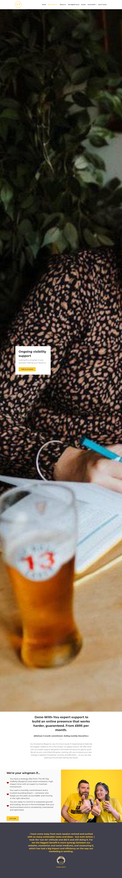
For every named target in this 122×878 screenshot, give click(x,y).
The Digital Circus (73, 4)
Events (83, 4)
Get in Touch (102, 4)
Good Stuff (91, 4)
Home (44, 4)
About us (63, 4)
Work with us (52, 4)
